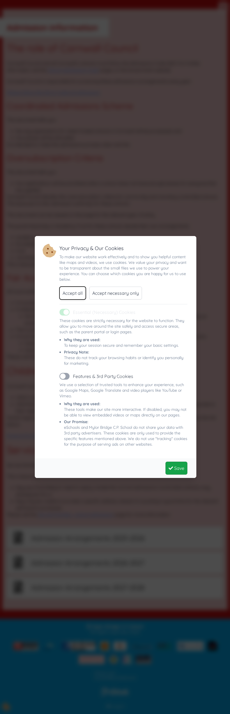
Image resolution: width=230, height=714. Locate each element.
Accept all (73, 293)
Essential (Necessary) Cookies (104, 312)
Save (178, 468)
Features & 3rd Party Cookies (103, 376)
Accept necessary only (115, 293)
